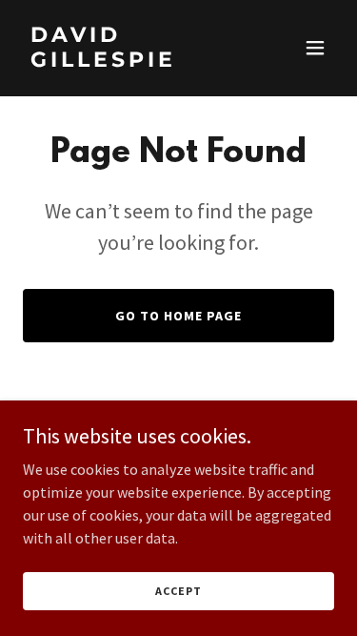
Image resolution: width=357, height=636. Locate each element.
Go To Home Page (178, 315)
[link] (131, 61)
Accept (178, 591)
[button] (315, 48)
